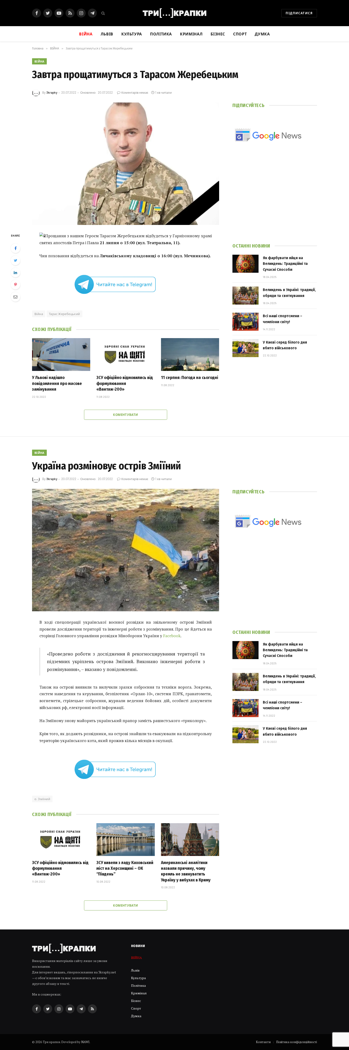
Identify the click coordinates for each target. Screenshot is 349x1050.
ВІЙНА (39, 61)
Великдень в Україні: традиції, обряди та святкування (289, 292)
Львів (107, 34)
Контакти (263, 1042)
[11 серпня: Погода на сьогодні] (190, 354)
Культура (131, 34)
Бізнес (218, 34)
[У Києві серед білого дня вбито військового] (245, 348)
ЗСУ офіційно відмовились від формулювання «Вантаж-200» (124, 383)
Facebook (171, 635)
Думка (262, 34)
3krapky (51, 92)
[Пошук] (102, 13)
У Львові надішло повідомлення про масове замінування (57, 383)
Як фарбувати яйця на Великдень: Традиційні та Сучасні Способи (285, 263)
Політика (161, 34)
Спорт (240, 34)
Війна (38, 314)
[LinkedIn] (15, 272)
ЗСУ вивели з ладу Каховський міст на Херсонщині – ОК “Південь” (124, 868)
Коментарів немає (134, 92)
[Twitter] (15, 260)
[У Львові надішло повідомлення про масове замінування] (61, 354)
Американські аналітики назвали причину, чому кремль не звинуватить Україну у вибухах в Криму (186, 871)
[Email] (15, 296)
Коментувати (125, 415)
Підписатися (299, 13)
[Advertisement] (274, 199)
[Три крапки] (174, 13)
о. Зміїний (42, 799)
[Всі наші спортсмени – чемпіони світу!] (245, 322)
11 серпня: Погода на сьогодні (189, 377)
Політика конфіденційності (296, 1042)
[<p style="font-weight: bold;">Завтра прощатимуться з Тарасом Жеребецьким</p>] (125, 163)
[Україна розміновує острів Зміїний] (125, 550)
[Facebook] (15, 248)
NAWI (85, 1042)
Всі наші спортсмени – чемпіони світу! (282, 318)
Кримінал (191, 34)
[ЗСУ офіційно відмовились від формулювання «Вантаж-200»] (125, 354)
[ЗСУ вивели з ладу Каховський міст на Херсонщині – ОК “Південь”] (125, 839)
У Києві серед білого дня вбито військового (285, 345)
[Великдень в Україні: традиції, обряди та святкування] (245, 296)
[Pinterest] (15, 284)
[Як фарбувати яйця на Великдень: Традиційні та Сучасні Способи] (245, 264)
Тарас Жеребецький (64, 314)
